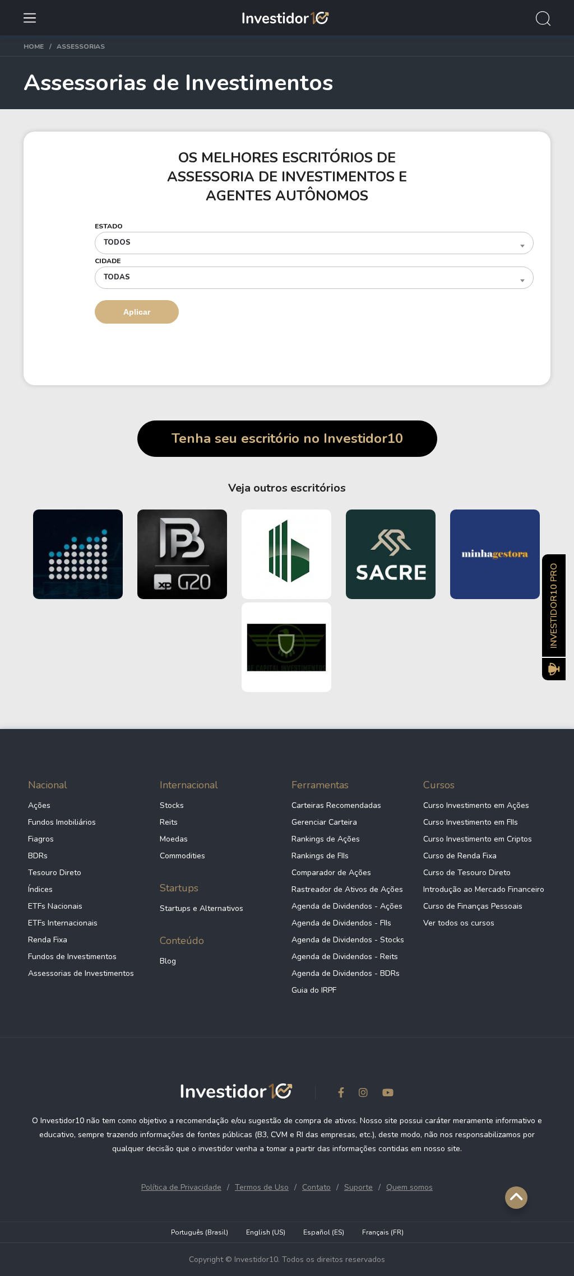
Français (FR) (383, 1232)
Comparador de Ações (331, 872)
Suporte (358, 1187)
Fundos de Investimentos (72, 956)
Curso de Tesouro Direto (467, 872)
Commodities (182, 855)
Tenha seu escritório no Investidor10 (287, 438)
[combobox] (314, 243)
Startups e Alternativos (201, 908)
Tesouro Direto (54, 872)
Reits (169, 822)
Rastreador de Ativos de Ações (347, 889)
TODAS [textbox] (117, 277)
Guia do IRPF (313, 990)
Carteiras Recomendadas (336, 805)
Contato (316, 1187)
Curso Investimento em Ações (476, 805)
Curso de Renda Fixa (460, 855)
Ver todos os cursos (458, 923)
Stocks (172, 805)
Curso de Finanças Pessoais (472, 906)
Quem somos (409, 1187)
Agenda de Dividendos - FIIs (341, 923)
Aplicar (136, 311)
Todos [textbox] (117, 242)
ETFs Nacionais (55, 906)
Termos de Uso (262, 1187)
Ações (39, 805)
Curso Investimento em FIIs (470, 822)
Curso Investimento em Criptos (477, 839)
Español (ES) (323, 1232)
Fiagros (41, 839)
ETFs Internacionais (63, 923)
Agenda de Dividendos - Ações (346, 906)
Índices (40, 889)
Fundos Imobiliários (62, 822)
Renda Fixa (47, 939)
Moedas (174, 839)
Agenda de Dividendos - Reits (344, 956)
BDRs (38, 855)
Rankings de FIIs (320, 855)
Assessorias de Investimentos (81, 973)
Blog (168, 961)
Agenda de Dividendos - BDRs (345, 973)
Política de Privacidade (181, 1187)
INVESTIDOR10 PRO (554, 605)
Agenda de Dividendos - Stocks (347, 939)
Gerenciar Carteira (324, 822)
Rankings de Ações (325, 839)
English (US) (265, 1232)
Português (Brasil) (199, 1232)
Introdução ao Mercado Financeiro (483, 889)
